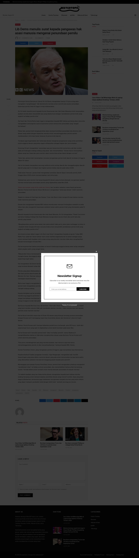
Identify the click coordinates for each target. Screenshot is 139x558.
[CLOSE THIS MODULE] (96, 251)
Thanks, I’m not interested (69, 305)
